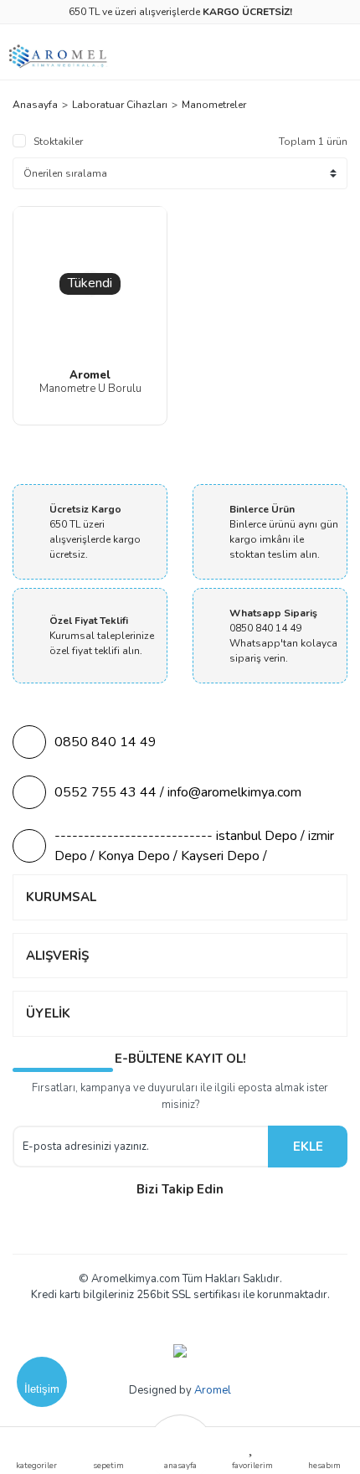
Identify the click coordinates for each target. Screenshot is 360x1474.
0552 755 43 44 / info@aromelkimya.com (177, 792)
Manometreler (214, 104)
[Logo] (58, 56)
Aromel (212, 1390)
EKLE (308, 1146)
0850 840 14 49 (105, 742)
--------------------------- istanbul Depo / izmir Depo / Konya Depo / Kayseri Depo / (194, 846)
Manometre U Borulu (90, 388)
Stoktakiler (58, 141)
